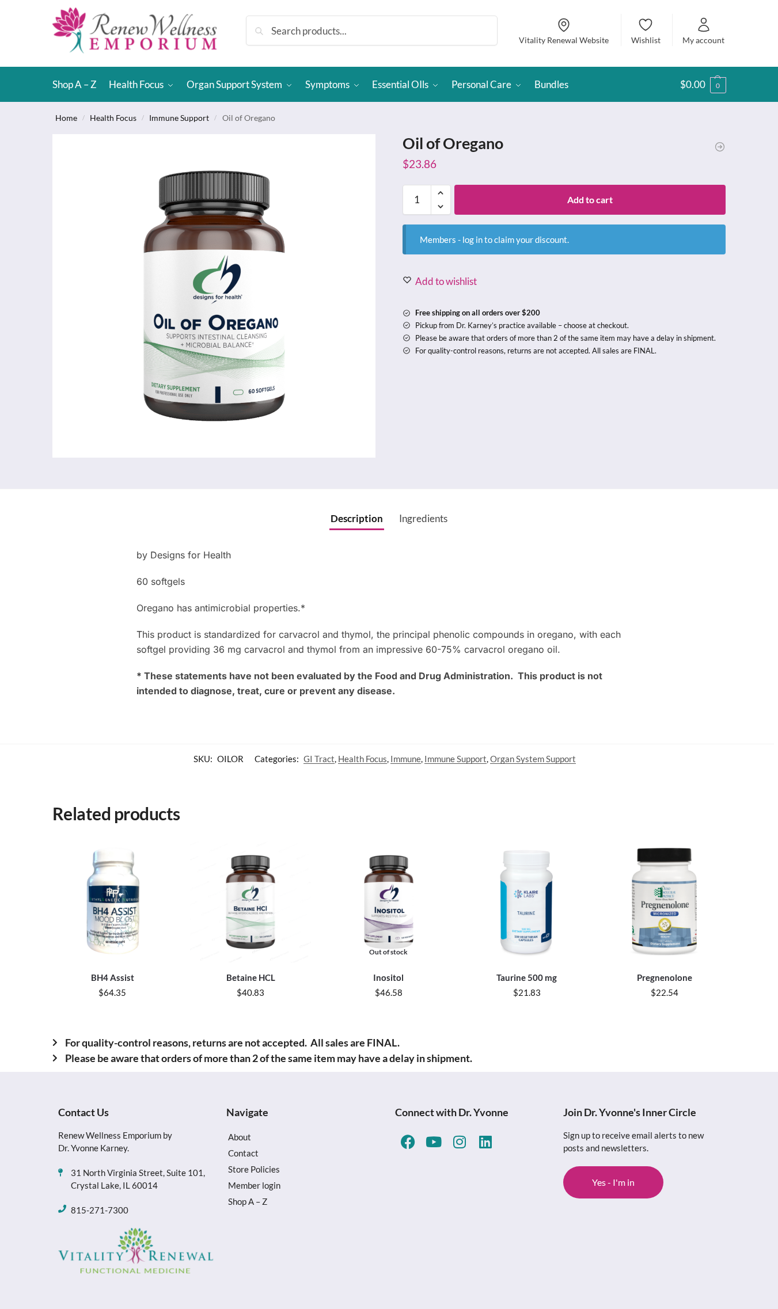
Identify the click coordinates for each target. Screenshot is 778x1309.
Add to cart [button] (112, 1018)
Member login (254, 1185)
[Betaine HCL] (250, 902)
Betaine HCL (250, 977)
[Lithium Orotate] (720, 147)
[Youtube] (434, 1142)
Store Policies (254, 1169)
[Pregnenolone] (664, 902)
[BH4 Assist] (112, 902)
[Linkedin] (486, 1142)
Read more (388, 1018)
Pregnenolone (664, 977)
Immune (405, 759)
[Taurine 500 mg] (526, 902)
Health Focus (113, 118)
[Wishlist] (155, 858)
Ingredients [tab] (423, 518)
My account (703, 40)
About (239, 1137)
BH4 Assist (112, 977)
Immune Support (179, 118)
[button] (703, 84)
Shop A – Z (247, 1201)
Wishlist (646, 40)
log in (472, 239)
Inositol (388, 977)
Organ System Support (533, 759)
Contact (243, 1153)
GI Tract (319, 759)
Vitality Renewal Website (564, 40)
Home (66, 118)
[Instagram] (460, 1142)
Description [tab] (357, 518)
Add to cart (590, 199)
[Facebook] (408, 1142)
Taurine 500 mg (526, 977)
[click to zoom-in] (214, 296)
